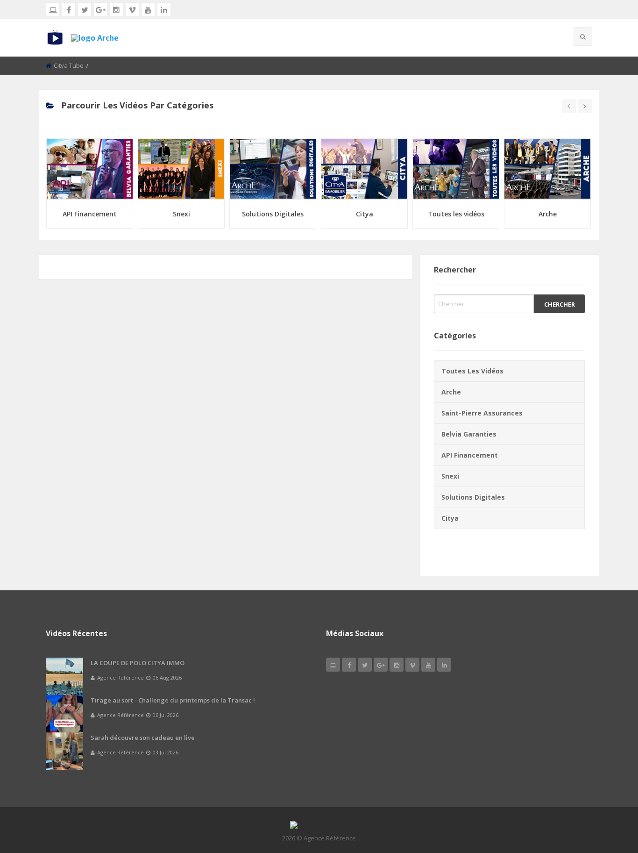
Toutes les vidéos (456, 213)
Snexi (181, 213)
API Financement (90, 213)
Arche (548, 213)
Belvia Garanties (468, 434)
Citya (364, 213)
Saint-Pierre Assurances (482, 413)
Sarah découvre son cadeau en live (143, 737)
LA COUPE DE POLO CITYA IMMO (137, 663)
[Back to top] (607, 794)
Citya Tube (69, 65)
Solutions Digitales (273, 213)
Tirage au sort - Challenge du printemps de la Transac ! (173, 700)
